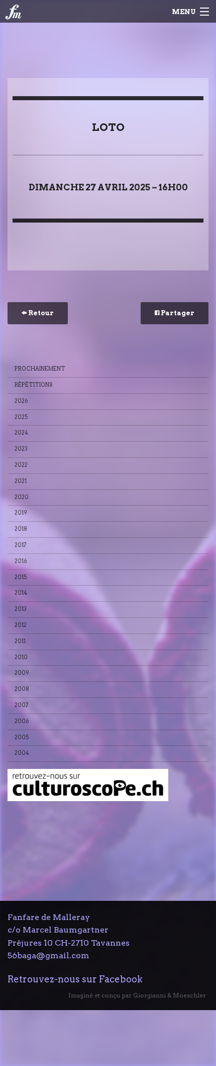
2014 (21, 593)
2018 (21, 529)
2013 (21, 609)
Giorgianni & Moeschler (169, 995)
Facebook (121, 979)
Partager (176, 313)
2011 (20, 641)
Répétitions (34, 385)
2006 (22, 721)
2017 (21, 545)
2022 (21, 465)
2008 (22, 689)
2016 (21, 561)
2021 (21, 481)
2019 (21, 513)
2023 (21, 449)
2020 (22, 497)
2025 (21, 417)
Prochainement (40, 369)
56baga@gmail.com (48, 955)
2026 (21, 401)
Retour (40, 313)
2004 (22, 753)
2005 (22, 737)
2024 (21, 433)
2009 (22, 673)
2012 (21, 625)
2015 (21, 577)
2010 (21, 657)
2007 (22, 705)
